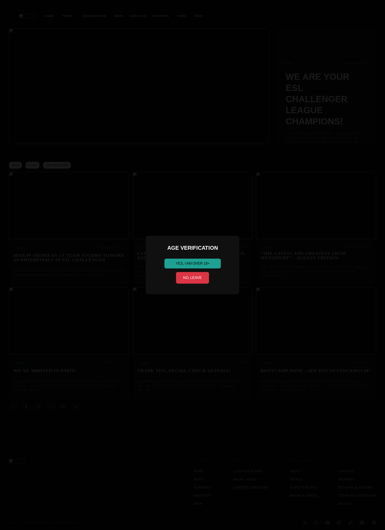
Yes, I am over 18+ (193, 263)
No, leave (192, 278)
